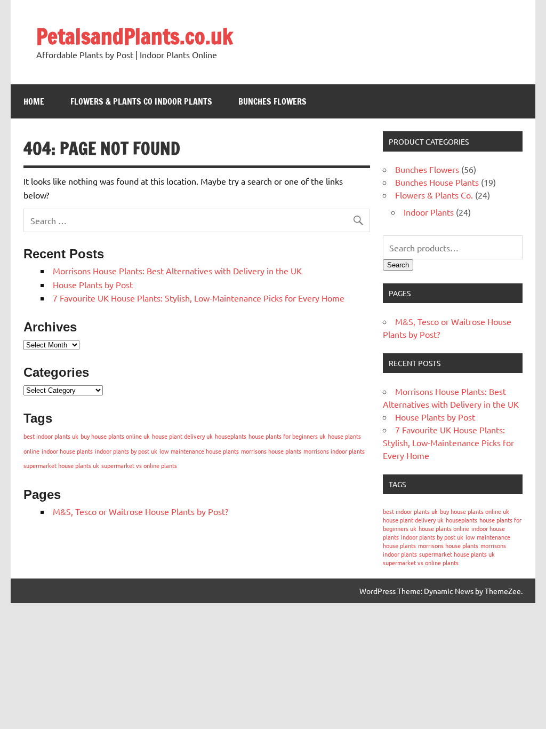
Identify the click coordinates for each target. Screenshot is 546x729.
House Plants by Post (93, 284)
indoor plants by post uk (126, 451)
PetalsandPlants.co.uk (134, 36)
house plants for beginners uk (287, 436)
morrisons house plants (271, 451)
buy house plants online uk (115, 436)
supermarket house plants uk (61, 465)
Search (398, 265)
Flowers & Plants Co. (434, 194)
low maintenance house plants (199, 451)
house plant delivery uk (182, 436)
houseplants (230, 436)
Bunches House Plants (437, 182)
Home (33, 101)
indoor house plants (67, 451)
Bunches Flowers (272, 101)
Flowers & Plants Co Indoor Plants (141, 101)
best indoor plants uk (50, 436)
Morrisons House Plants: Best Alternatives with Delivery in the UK (177, 270)
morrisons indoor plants (334, 451)
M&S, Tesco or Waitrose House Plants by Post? (140, 511)
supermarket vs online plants (139, 465)
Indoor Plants (429, 212)
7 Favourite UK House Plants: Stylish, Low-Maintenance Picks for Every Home (198, 297)
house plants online (444, 528)
